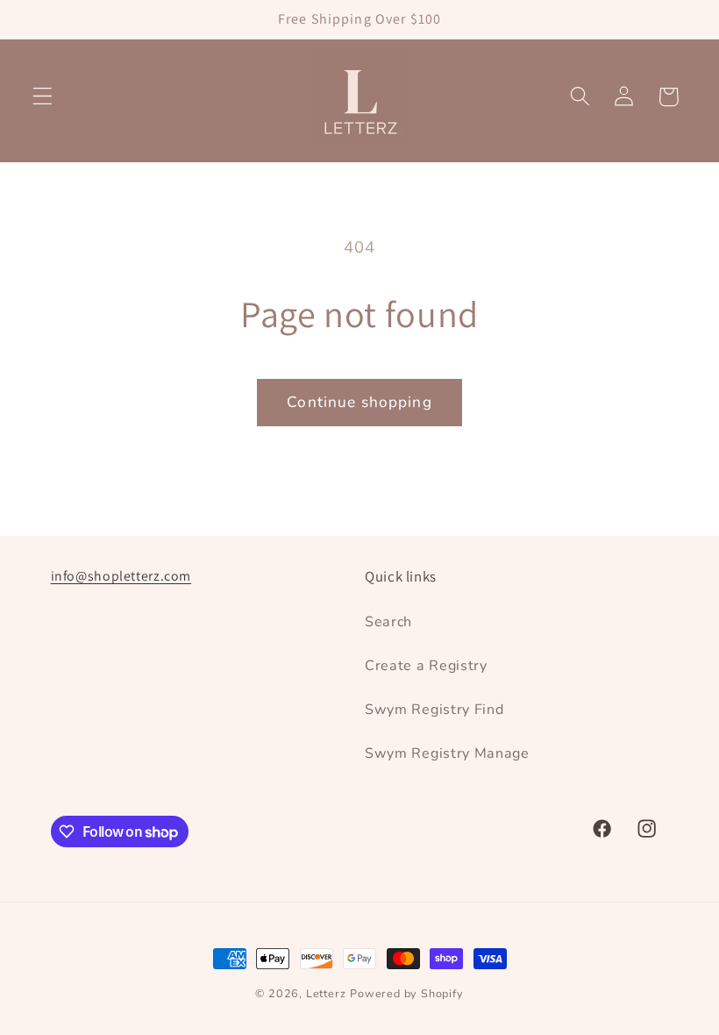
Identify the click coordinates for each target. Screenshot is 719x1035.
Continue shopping (359, 402)
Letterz (326, 993)
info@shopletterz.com (121, 576)
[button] (42, 97)
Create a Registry (426, 665)
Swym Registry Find (434, 709)
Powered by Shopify (407, 993)
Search (388, 622)
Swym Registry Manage (447, 753)
